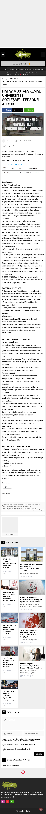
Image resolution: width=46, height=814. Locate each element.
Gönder (30, 110)
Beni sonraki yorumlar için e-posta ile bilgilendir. (19, 763)
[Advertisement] (23, 24)
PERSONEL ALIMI (15, 797)
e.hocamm (9, 141)
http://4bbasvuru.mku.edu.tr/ (12, 164)
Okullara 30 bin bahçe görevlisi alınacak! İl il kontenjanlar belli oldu (27, 69)
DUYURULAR (14, 79)
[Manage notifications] (41, 809)
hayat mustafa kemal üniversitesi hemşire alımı (16, 525)
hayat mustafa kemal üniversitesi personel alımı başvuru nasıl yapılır (23, 528)
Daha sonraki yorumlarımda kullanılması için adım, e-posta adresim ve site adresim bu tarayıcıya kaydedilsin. (22, 758)
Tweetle (19, 110)
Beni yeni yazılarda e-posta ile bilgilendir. (17, 767)
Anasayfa (5, 79)
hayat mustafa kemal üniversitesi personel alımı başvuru (19, 526)
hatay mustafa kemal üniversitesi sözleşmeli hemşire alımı (22, 523)
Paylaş (8, 110)
